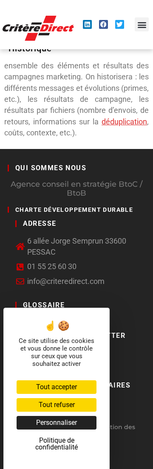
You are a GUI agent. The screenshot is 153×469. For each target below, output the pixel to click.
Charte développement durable (74, 209)
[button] (142, 24)
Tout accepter (56, 387)
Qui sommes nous (50, 168)
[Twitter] (119, 24)
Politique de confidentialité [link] (56, 443)
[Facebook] (103, 24)
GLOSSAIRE (44, 305)
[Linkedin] (87, 24)
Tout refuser (57, 405)
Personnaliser (56, 422)
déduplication (124, 122)
